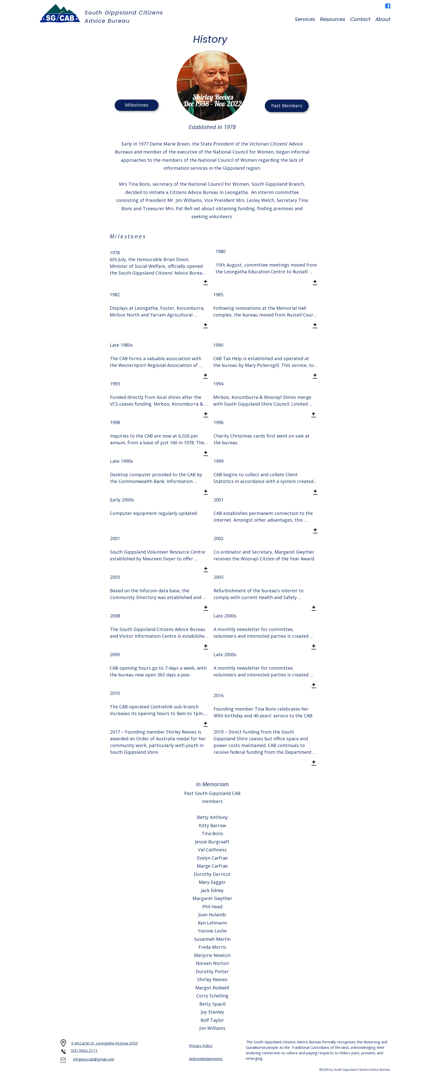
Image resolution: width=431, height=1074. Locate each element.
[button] (305, 19)
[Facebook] (387, 5)
